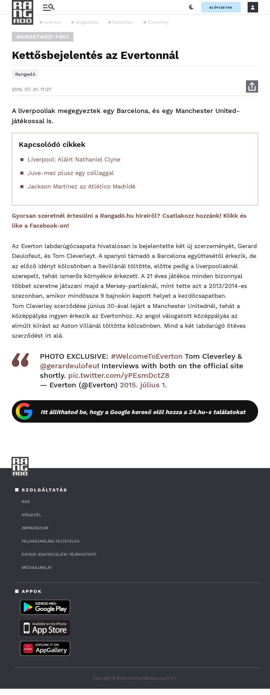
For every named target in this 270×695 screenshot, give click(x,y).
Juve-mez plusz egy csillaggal (71, 172)
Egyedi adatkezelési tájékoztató (59, 554)
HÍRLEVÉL (31, 515)
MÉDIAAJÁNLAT (37, 567)
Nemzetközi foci (42, 37)
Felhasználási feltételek (51, 541)
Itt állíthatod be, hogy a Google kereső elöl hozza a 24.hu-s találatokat (142, 411)
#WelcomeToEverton (147, 356)
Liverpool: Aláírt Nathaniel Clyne (74, 159)
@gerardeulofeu (68, 366)
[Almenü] (49, 7)
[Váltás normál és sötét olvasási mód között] (191, 7)
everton (53, 22)
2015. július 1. (143, 385)
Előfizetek (220, 7)
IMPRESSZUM (35, 528)
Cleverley (158, 22)
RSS (26, 501)
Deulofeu (122, 22)
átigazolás (86, 22)
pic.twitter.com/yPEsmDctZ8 (119, 375)
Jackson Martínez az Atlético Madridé (81, 186)
